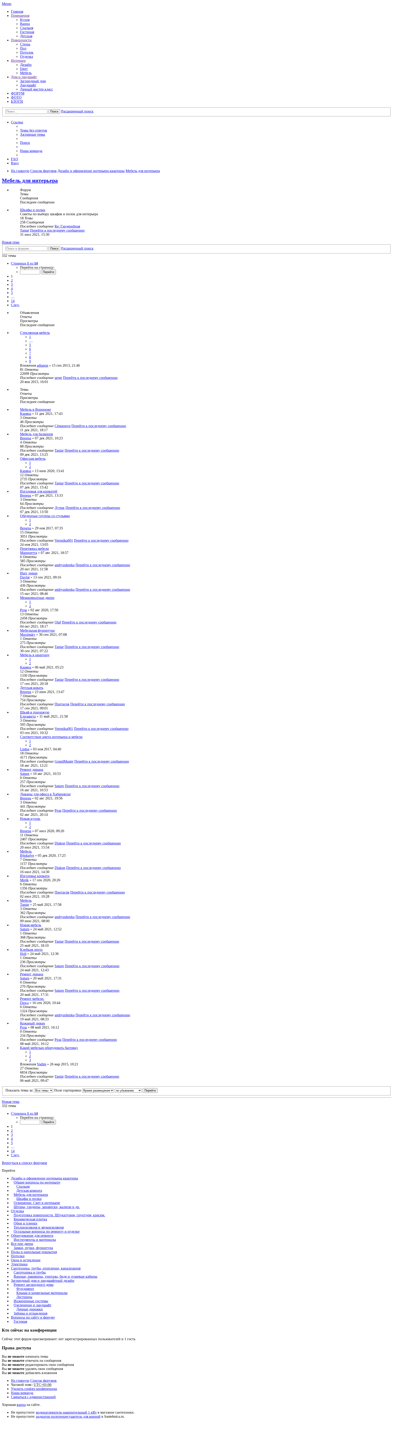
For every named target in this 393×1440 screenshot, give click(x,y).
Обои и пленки (25, 1223)
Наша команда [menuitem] (31, 151)
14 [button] (13, 301)
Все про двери (22, 1244)
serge (58, 378)
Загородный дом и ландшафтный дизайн (42, 1280)
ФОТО (16, 97)
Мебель (26, 73)
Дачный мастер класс (36, 89)
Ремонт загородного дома (33, 1285)
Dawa (24, 1003)
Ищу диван (29, 573)
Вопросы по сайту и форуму (33, 1317)
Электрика (19, 1264)
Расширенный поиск (77, 111)
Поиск (54, 111)
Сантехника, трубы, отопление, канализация (46, 1268)
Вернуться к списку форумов (24, 1163)
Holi (23, 954)
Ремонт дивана (31, 769)
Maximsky (27, 634)
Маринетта (28, 553)
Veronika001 (64, 540)
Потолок (26, 52)
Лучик (60, 508)
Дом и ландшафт (24, 77)
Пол (23, 48)
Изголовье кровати (35, 876)
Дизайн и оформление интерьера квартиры (44, 1178)
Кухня (25, 20)
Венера (25, 438)
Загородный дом (33, 81)
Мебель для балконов (36, 434)
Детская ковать (31, 688)
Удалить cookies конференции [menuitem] (34, 1389)
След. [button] (15, 305)
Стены (25, 44)
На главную (20, 1380)
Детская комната (29, 1190)
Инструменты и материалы (35, 1240)
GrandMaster (64, 761)
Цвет (24, 69)
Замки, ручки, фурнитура (33, 1248)
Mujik (24, 880)
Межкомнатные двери (37, 598)
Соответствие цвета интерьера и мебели (51, 737)
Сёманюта (63, 426)
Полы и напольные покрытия (34, 1252)
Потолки (18, 1256)
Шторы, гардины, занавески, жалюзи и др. (47, 1207)
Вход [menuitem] (15, 163)
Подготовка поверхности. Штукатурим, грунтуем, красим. (59, 1215)
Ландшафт (28, 85)
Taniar (24, 230)
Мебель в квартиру (35, 655)
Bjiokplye (27, 855)
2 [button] (12, 280)
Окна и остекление (25, 1260)
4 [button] (12, 289)
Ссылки (17, 122)
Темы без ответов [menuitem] (33, 130)
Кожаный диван (32, 1023)
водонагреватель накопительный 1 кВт (66, 1412)
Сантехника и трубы (30, 1272)
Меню (6, 4)
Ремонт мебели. (32, 999)
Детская (26, 36)
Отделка (26, 56)
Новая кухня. (30, 819)
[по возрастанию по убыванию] (128, 1090)
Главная (17, 11)
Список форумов (43, 1380)
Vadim (41, 1064)
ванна (21, 1405)
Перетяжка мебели (34, 549)
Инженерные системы (31, 1301)
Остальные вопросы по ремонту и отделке (47, 1231)
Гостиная (27, 32)
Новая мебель (30, 925)
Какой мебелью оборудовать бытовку (49, 1048)
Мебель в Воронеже (35, 409)
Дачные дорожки (29, 1309)
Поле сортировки (68, 1090)
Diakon (60, 843)
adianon (42, 365)
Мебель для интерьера (30, 180)
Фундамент (25, 1289)
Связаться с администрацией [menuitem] (33, 1397)
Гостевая (20, 1321)
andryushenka (65, 565)
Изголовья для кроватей (38, 491)
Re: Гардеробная (67, 226)
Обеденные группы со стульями (45, 516)
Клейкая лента (31, 950)
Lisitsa (24, 749)
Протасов (62, 704)
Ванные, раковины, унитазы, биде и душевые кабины (55, 1276)
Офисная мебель (32, 459)
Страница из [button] (24, 263)
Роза (23, 610)
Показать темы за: (19, 1090)
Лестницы (24, 1297)
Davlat (25, 577)
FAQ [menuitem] (14, 159)
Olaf (58, 622)
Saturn (24, 774)
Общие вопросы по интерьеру (37, 1182)
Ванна (25, 24)
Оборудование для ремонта (32, 1235)
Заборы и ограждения (30, 1313)
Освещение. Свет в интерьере (37, 1203)
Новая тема (10, 242)
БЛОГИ (17, 101)
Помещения (20, 16)
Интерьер (18, 61)
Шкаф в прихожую (34, 712)
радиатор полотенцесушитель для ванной (68, 1416)
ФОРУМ (17, 93)
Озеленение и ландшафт (32, 1305)
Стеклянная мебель (35, 333)
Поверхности (21, 40)
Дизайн (26, 65)
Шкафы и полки (32, 210)
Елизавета (28, 716)
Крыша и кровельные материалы (42, 1293)
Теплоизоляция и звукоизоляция (39, 1227)
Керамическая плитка (30, 1219)
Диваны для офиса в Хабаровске (45, 794)
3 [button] (12, 284)
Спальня (26, 28)
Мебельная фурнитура (37, 630)
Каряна (25, 414)
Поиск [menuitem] (25, 143)
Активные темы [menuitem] (32, 134)
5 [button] (12, 293)
